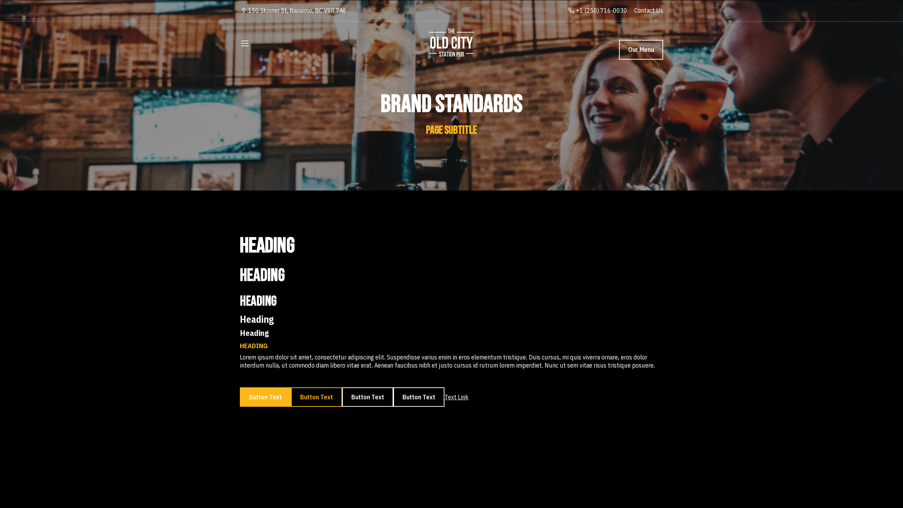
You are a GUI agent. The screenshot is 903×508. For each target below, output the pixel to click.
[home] (451, 43)
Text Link (456, 397)
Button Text (265, 397)
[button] (245, 43)
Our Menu (641, 50)
